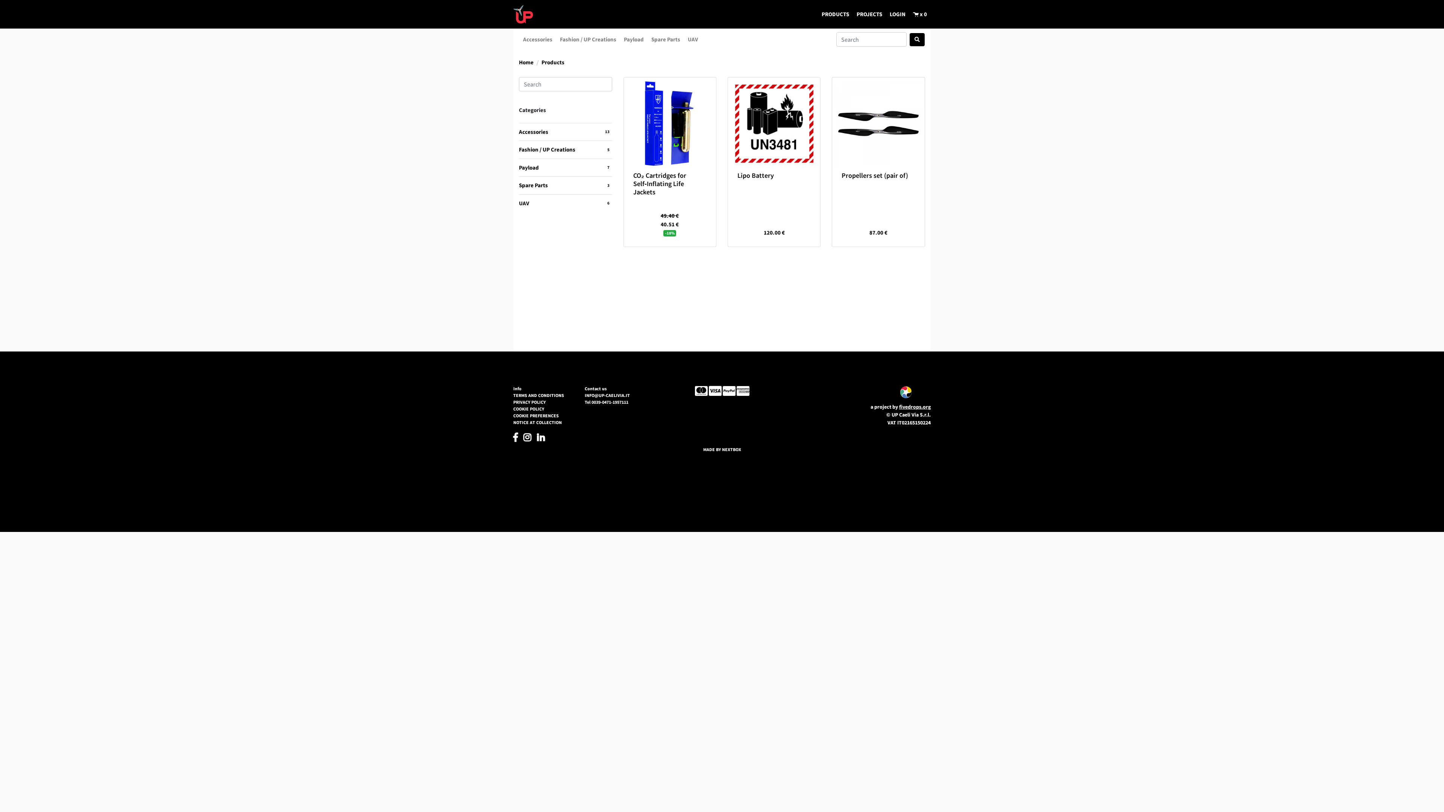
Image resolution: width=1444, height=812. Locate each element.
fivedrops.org (915, 406)
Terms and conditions (538, 395)
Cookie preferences (536, 415)
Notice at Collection (537, 422)
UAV (693, 39)
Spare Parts (665, 39)
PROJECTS (869, 14)
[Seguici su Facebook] (515, 439)
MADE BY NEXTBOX (722, 449)
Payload (634, 39)
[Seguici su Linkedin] (541, 439)
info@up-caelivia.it (607, 395)
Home (526, 62)
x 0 (923, 14)
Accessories (537, 39)
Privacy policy (529, 402)
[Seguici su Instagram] (527, 439)
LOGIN (898, 14)
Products (553, 62)
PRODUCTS (835, 14)
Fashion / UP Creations (588, 39)
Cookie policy (528, 409)
